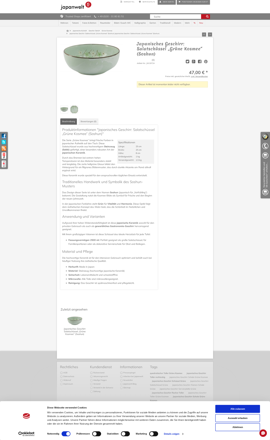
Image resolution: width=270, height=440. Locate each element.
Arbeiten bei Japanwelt (133, 376)
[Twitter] (4, 142)
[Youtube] (4, 155)
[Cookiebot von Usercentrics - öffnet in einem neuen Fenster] (26, 434)
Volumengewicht (100, 376)
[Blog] (4, 163)
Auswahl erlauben (238, 418)
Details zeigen (171, 434)
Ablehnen (237, 427)
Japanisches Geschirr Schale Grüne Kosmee (188, 377)
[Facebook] (4, 136)
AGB (65, 372)
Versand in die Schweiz (103, 387)
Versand (96, 384)
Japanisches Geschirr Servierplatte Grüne (178, 389)
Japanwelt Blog (129, 384)
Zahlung (96, 391)
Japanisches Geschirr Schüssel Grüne (169, 381)
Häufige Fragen (100, 380)
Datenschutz (68, 376)
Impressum (68, 384)
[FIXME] (265, 179)
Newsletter (128, 380)
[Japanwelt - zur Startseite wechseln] (76, 6)
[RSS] (4, 148)
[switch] (96, 433)
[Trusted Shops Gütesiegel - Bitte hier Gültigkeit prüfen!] (62, 16)
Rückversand (98, 372)
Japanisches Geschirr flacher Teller (168, 392)
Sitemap (126, 387)
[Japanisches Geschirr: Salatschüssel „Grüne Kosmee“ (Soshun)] (91, 72)
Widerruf (67, 380)
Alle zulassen (237, 409)
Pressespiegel (129, 372)
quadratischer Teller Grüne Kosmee (166, 373)
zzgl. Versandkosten (199, 76)
